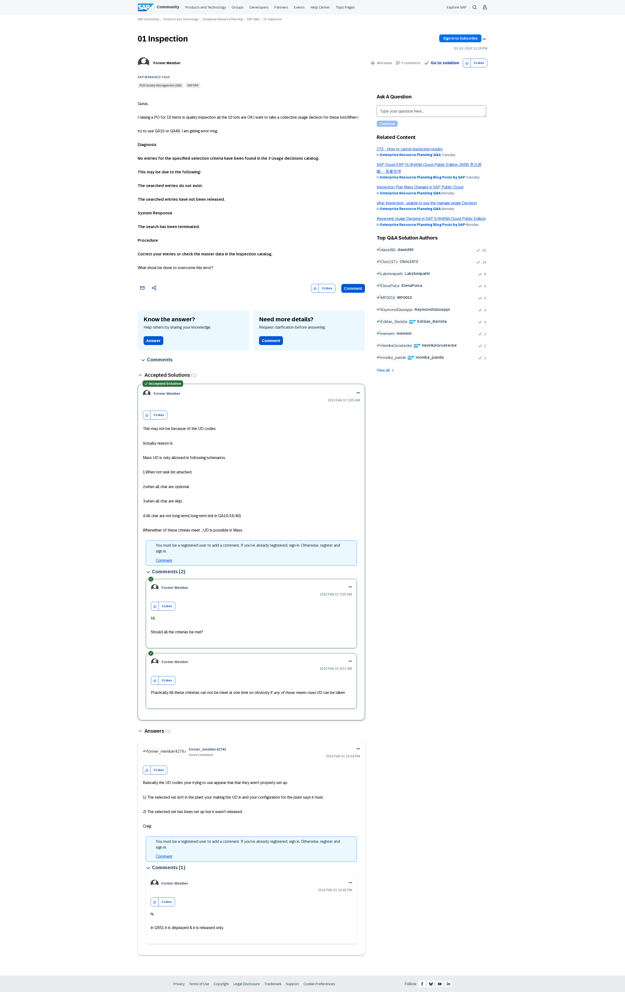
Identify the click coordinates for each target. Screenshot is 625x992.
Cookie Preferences (319, 984)
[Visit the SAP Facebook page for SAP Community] (422, 984)
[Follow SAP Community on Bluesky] (431, 984)
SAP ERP (192, 85)
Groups (238, 7)
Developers (259, 7)
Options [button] (484, 39)
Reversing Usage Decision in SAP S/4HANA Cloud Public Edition (431, 219)
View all (383, 370)
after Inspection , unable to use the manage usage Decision (427, 203)
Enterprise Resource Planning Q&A (410, 155)
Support (292, 984)
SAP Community (148, 19)
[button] (467, 63)
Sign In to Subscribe (460, 38)
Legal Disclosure (246, 984)
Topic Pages (345, 7)
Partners (281, 7)
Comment (353, 288)
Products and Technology (205, 7)
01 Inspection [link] (272, 19)
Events (299, 7)
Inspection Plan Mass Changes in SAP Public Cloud (420, 187)
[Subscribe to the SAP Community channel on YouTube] (440, 984)
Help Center (320, 7)
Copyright (221, 984)
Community (168, 7)
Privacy (179, 984)
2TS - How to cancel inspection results (410, 149)
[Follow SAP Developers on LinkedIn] (448, 984)
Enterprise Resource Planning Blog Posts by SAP (422, 177)
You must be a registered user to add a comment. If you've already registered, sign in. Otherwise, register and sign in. (248, 548)
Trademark (272, 984)
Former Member (167, 63)
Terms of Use (199, 984)
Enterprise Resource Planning (223, 19)
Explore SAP (457, 7)
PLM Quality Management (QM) (160, 85)
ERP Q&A (253, 19)
